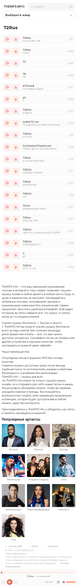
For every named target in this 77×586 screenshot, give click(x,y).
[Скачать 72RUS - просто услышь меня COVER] (15, 231)
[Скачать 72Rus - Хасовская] (15, 183)
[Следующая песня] (16, 582)
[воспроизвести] (7, 39)
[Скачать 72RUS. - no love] (15, 135)
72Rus (27, 38)
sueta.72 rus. (31, 121)
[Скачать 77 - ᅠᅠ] (15, 63)
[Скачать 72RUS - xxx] (15, 195)
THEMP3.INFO (14, 6)
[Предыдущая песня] (3, 582)
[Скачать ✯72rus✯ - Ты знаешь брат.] (15, 87)
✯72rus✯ (28, 85)
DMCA (35, 546)
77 (24, 61)
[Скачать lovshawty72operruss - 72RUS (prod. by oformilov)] (15, 147)
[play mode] (58, 582)
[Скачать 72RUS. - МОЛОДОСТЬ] (15, 243)
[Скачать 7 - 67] (15, 255)
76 (24, 73)
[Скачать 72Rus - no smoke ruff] (15, 39)
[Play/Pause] (10, 582)
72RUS (27, 109)
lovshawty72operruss (37, 145)
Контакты (53, 546)
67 (24, 97)
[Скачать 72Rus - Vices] (15, 51)
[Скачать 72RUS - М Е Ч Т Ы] (15, 267)
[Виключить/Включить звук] (63, 582)
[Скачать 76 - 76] (15, 75)
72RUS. (27, 133)
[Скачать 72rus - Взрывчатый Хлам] (15, 207)
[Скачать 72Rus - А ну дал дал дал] (15, 159)
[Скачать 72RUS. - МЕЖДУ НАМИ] (15, 171)
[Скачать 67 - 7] (15, 99)
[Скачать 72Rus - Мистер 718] (15, 219)
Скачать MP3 (15, 546)
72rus (26, 205)
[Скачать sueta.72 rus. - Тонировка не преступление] (15, 123)
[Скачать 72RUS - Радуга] (15, 111)
